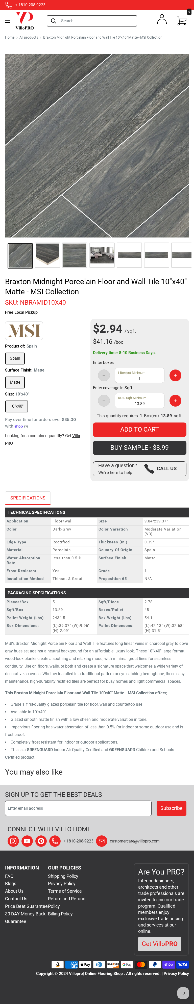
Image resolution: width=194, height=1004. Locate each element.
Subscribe (171, 808)
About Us (14, 891)
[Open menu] (7, 21)
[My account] (162, 20)
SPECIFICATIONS (27, 497)
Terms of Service (65, 891)
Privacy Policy (62, 883)
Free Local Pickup (21, 312)
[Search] (53, 21)
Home (9, 37)
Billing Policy (60, 913)
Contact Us (16, 898)
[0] (182, 21)
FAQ (9, 876)
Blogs (10, 883)
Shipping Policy (63, 876)
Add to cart (139, 429)
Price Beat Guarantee (26, 906)
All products (28, 37)
